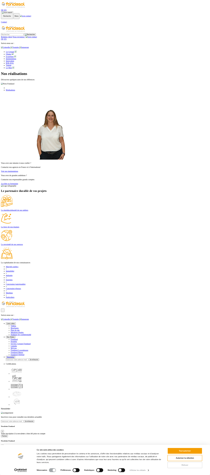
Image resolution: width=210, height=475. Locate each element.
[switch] (76, 470)
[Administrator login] (2, 310)
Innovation (10, 61)
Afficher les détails (138, 470)
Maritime (9, 293)
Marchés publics (12, 267)
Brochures (15, 328)
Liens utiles (11, 324)
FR (2, 10)
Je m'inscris (34, 360)
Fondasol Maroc (17, 352)
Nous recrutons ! (19, 37)
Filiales (8, 54)
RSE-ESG (10, 63)
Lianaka (14, 346)
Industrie (9, 275)
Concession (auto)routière (16, 284)
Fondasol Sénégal (17, 355)
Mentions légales (17, 332)
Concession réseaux (13, 289)
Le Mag (9, 68)
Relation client (6, 37)
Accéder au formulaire (9, 184)
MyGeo (14, 348)
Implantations (11, 59)
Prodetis (14, 342)
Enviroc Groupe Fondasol (21, 344)
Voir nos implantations (9, 171)
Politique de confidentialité (21, 335)
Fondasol (14, 339)
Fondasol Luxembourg (19, 350)
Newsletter (10, 357)
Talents (8, 65)
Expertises (10, 57)
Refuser (185, 465)
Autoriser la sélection (185, 458)
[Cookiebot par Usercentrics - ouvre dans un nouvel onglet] (20, 470)
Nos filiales (11, 337)
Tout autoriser (185, 451)
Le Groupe (10, 52)
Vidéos (13, 326)
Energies (9, 280)
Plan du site (15, 330)
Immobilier (10, 271)
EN (5, 10)
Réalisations (10, 90)
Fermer (4, 436)
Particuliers (10, 297)
